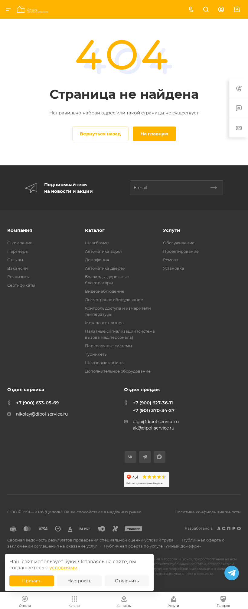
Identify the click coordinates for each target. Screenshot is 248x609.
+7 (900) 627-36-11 (153, 403)
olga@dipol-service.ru (156, 421)
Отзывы (15, 259)
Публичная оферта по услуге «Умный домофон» (152, 546)
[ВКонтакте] (130, 457)
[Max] (159, 457)
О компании (20, 242)
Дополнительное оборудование (118, 371)
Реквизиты (18, 276)
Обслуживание (178, 242)
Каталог (95, 230)
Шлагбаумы (97, 242)
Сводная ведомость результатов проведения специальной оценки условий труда (90, 540)
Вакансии (17, 268)
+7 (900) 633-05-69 (37, 403)
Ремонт (170, 259)
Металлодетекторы (104, 322)
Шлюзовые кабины (104, 362)
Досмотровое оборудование (114, 299)
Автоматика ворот (103, 251)
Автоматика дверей (105, 268)
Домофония (97, 259)
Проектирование (181, 251)
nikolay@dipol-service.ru (42, 414)
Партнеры (17, 251)
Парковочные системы (108, 345)
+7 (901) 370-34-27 (154, 410)
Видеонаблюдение (104, 291)
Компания (19, 230)
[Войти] (221, 9)
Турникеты (96, 354)
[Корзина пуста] (236, 9)
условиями (63, 568)
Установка (173, 268)
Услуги (171, 230)
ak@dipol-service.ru (153, 428)
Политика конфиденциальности (208, 511)
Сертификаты (21, 285)
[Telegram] (145, 457)
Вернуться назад (100, 134)
